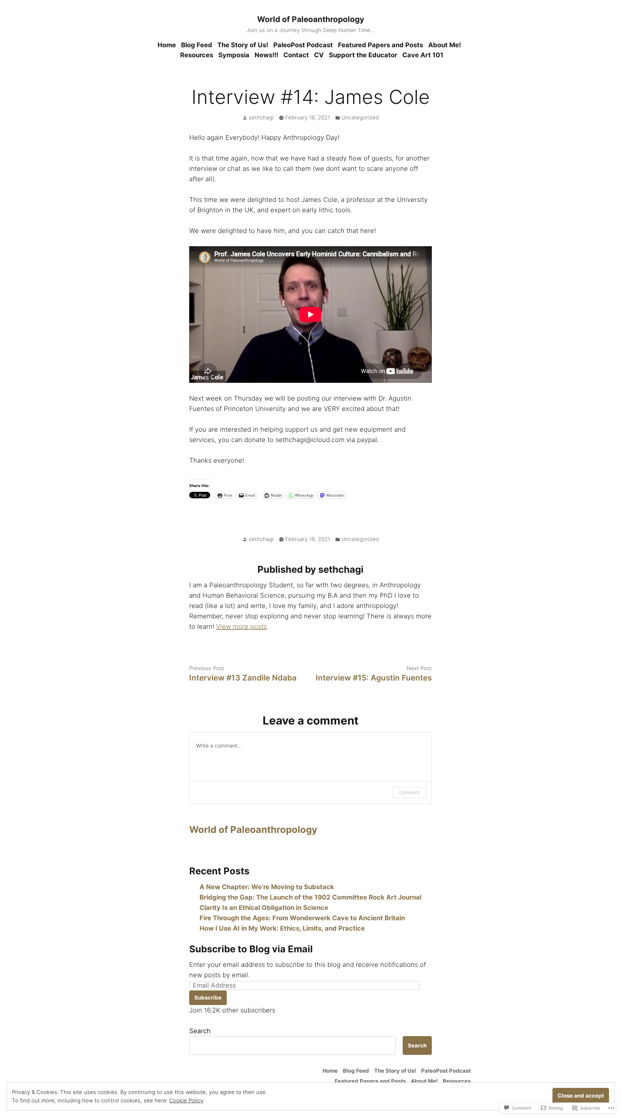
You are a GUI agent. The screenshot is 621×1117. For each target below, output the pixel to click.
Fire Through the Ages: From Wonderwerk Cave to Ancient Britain (302, 918)
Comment (409, 792)
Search (200, 1031)
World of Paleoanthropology (310, 19)
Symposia (233, 55)
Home (167, 45)
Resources (196, 55)
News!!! (266, 55)
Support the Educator (363, 55)
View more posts (241, 626)
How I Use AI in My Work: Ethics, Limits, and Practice (282, 928)
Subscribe (208, 997)
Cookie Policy (186, 1100)
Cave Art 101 (422, 55)
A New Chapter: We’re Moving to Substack (267, 887)
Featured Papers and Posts (380, 45)
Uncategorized (360, 117)
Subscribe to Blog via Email (251, 949)
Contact (296, 55)
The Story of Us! (242, 45)
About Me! (444, 45)
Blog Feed (196, 45)
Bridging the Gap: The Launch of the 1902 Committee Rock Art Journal (310, 897)
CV (319, 55)
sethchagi (261, 117)
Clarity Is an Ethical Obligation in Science (264, 908)
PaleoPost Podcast (303, 45)
